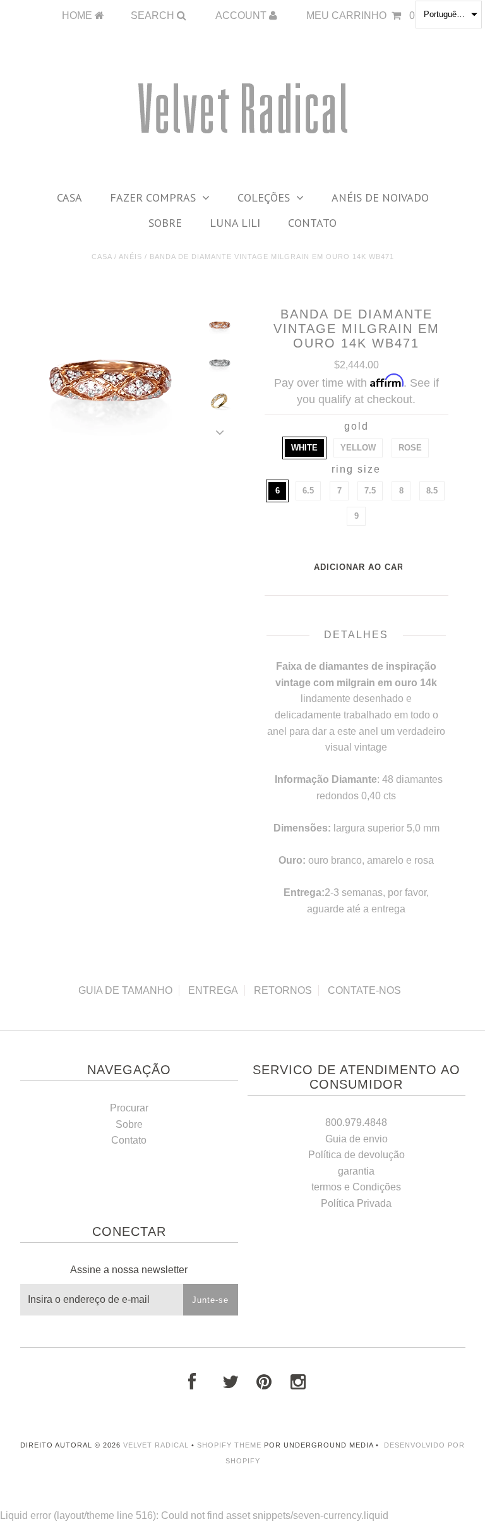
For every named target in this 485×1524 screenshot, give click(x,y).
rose (410, 447)
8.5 (432, 490)
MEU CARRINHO (360, 15)
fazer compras (153, 197)
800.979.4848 (356, 1122)
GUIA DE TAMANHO (125, 990)
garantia (356, 1171)
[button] (449, 14)
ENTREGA (213, 990)
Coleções (263, 197)
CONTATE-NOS (364, 990)
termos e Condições (356, 1187)
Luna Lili (235, 222)
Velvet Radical (156, 1445)
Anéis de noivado (380, 197)
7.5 (370, 490)
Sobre (165, 222)
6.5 (308, 490)
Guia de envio (356, 1139)
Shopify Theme (229, 1445)
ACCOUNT (242, 15)
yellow (358, 447)
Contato (312, 222)
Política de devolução (356, 1154)
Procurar (129, 1108)
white (304, 447)
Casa (69, 197)
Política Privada (356, 1203)
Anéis (130, 256)
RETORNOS (283, 990)
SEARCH (154, 15)
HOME (78, 15)
